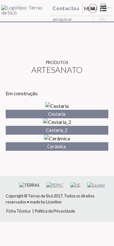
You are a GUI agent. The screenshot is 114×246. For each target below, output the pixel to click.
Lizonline (53, 201)
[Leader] (96, 185)
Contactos (66, 8)
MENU (90, 8)
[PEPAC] (54, 185)
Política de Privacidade (55, 211)
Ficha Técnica (18, 211)
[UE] (75, 185)
